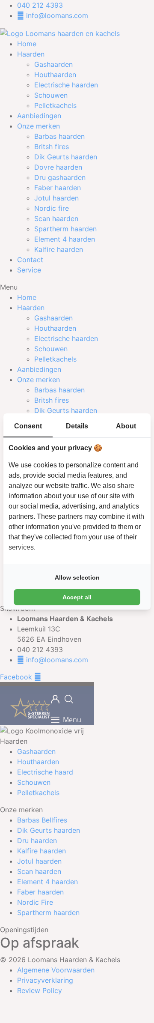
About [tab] (126, 426)
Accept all (77, 597)
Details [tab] (77, 426)
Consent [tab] (28, 426)
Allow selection (77, 577)
